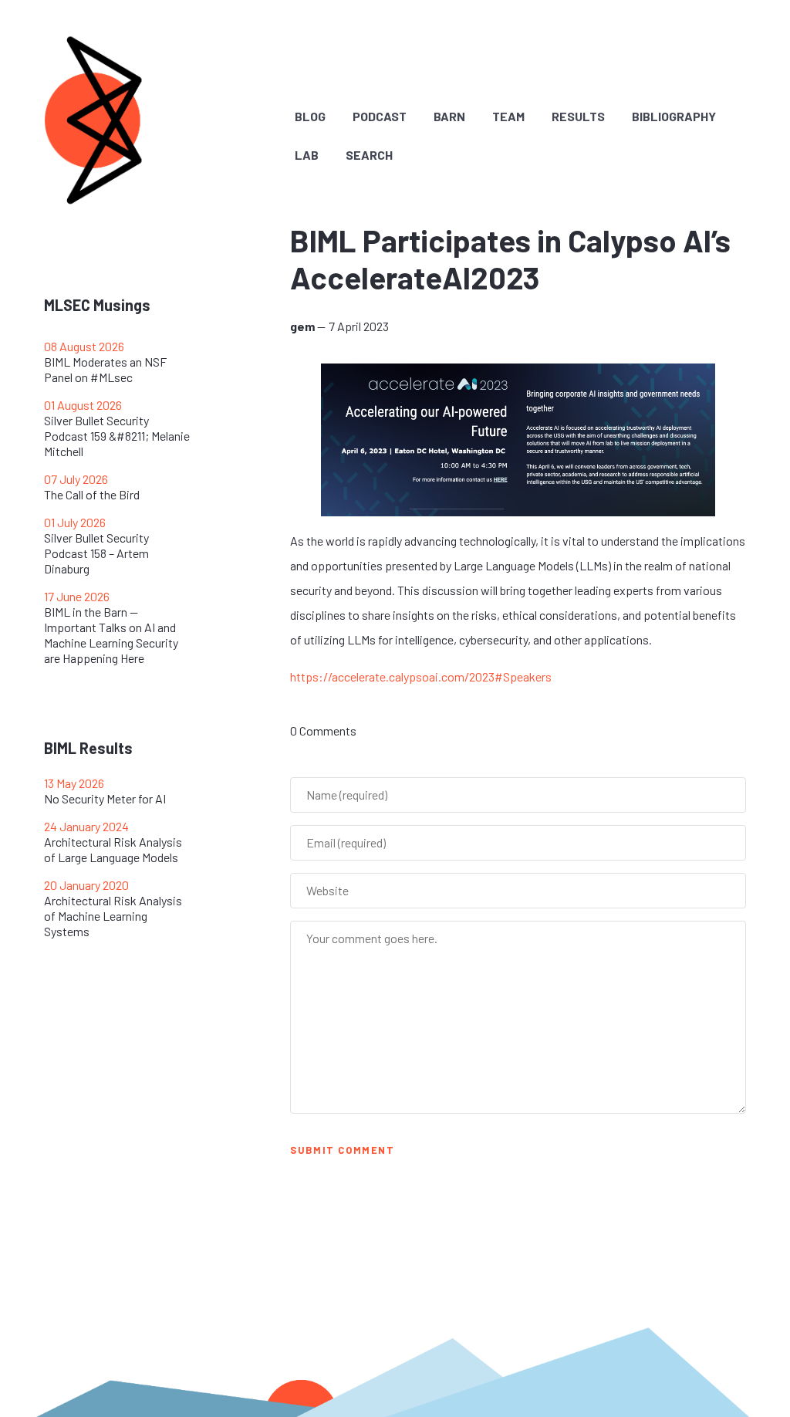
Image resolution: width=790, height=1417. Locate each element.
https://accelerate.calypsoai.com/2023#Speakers (421, 676)
